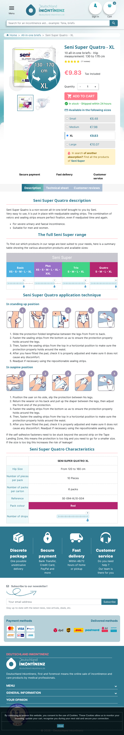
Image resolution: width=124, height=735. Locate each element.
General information (23, 692)
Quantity (69, 86)
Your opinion (16, 699)
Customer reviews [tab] (87, 188)
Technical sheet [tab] (57, 188)
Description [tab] (32, 188)
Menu (10, 685)
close (60, 726)
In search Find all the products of (88, 156)
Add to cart (81, 96)
